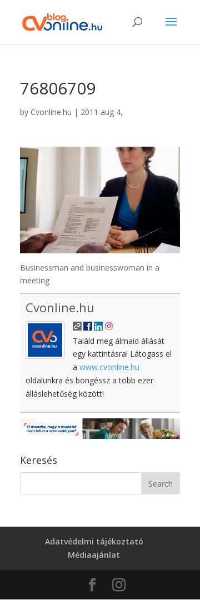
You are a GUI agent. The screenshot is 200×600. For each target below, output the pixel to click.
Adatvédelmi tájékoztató (94, 541)
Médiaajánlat (94, 554)
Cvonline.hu (51, 112)
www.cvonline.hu (109, 367)
